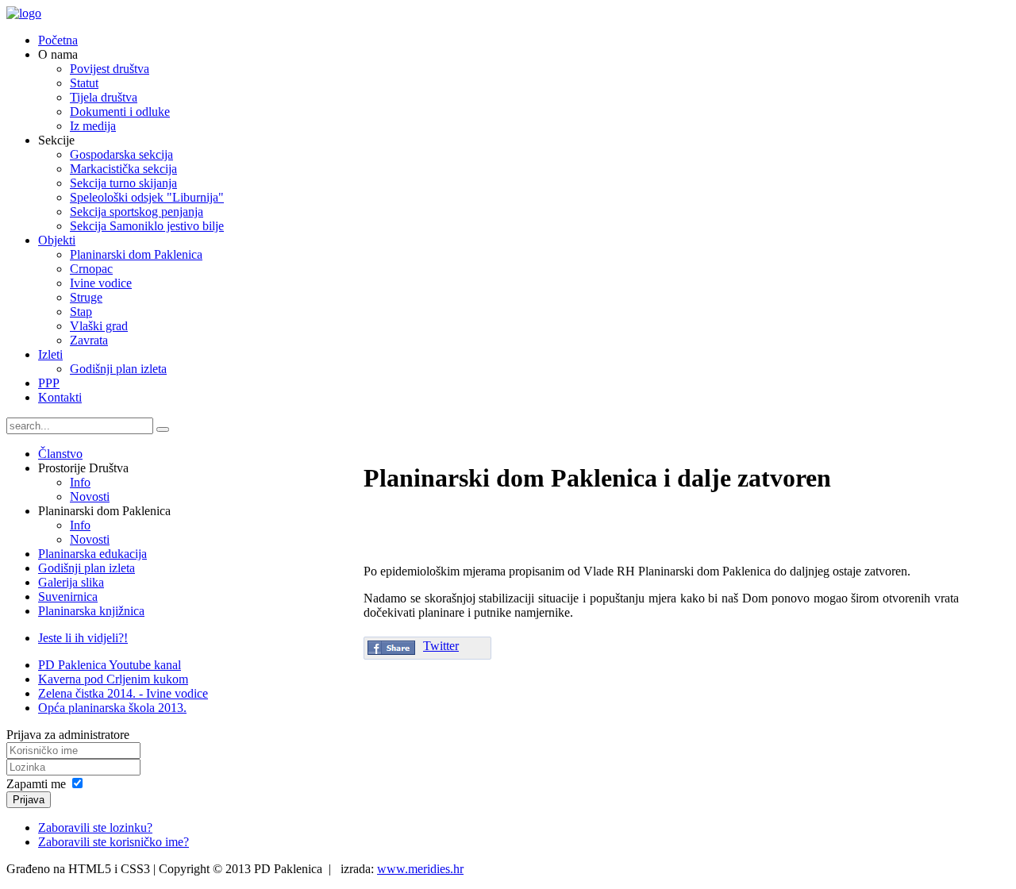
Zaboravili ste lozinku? (95, 827)
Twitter (441, 645)
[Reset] (162, 429)
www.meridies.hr (420, 869)
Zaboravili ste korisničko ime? (113, 842)
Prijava (28, 800)
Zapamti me (36, 784)
